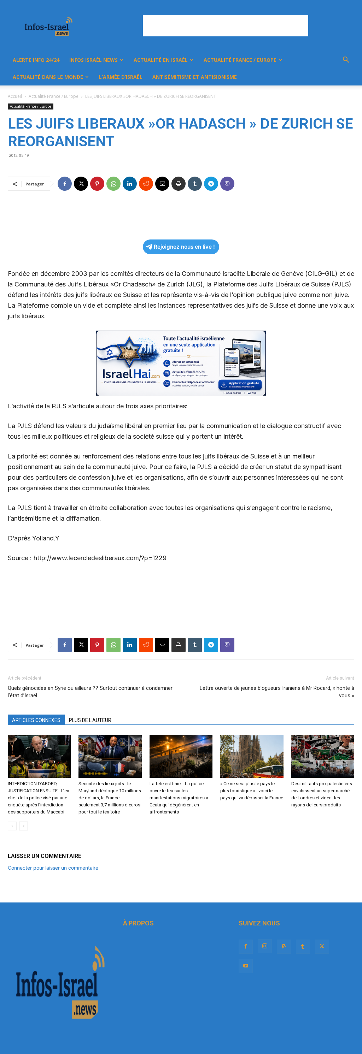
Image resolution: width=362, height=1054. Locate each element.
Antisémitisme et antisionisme (194, 76)
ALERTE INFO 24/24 (36, 60)
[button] (345, 60)
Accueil (15, 96)
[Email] (162, 184)
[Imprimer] (178, 184)
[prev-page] (12, 826)
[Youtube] (246, 966)
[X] (81, 184)
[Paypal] (284, 947)
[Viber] (227, 184)
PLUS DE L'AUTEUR (90, 720)
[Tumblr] (195, 184)
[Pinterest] (97, 184)
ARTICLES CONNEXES (36, 720)
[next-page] (23, 826)
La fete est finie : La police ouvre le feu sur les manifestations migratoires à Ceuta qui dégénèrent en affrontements (179, 798)
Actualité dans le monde (48, 76)
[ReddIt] (146, 184)
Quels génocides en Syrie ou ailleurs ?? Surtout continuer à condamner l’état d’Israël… (90, 692)
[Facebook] (65, 184)
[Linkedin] (130, 184)
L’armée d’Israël (120, 76)
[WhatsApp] (113, 184)
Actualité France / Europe (240, 60)
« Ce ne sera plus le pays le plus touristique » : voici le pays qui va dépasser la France (251, 790)
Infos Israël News (93, 60)
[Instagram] (265, 946)
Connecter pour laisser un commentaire (53, 868)
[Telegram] (211, 184)
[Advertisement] (225, 25)
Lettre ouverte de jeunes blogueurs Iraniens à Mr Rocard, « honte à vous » (277, 692)
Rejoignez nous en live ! (184, 246)
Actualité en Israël (161, 60)
